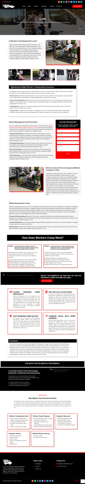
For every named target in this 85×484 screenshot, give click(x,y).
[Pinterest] (69, 2)
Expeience (43, 6)
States (29, 6)
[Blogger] (79, 2)
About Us (52, 6)
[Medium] (61, 2)
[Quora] (66, 2)
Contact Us (59, 6)
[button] (47, 280)
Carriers (36, 6)
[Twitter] (71, 2)
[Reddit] (59, 2)
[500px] (74, 2)
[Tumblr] (64, 2)
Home (23, 6)
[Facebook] (76, 2)
